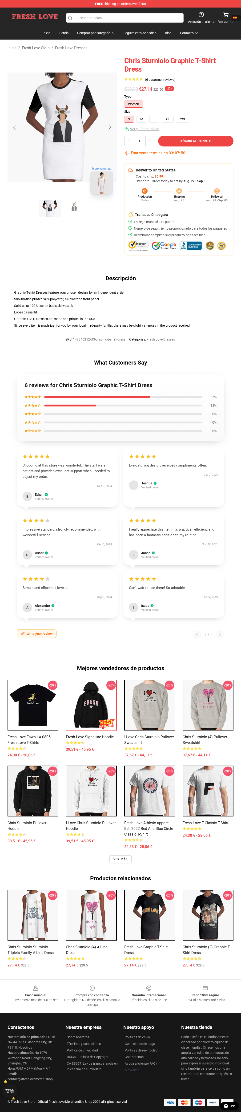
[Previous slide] (15, 127)
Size (127, 112)
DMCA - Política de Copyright (87, 1057)
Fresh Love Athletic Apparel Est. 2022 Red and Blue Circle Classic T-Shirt (148, 828)
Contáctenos (134, 1057)
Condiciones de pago (140, 1044)
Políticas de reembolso (141, 1050)
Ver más (120, 859)
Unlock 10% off (9, 1091)
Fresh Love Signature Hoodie (90, 737)
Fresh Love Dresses (71, 48)
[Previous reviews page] (197, 634)
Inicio (12, 48)
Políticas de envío (137, 1037)
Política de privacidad (82, 1050)
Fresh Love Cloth (36, 48)
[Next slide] (109, 127)
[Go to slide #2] (74, 208)
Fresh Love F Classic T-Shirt (205, 823)
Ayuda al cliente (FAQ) (141, 1063)
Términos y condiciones (84, 1044)
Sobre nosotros (78, 1037)
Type (128, 96)
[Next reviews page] (220, 634)
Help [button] (232, 1106)
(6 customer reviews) (160, 79)
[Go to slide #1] (50, 208)
